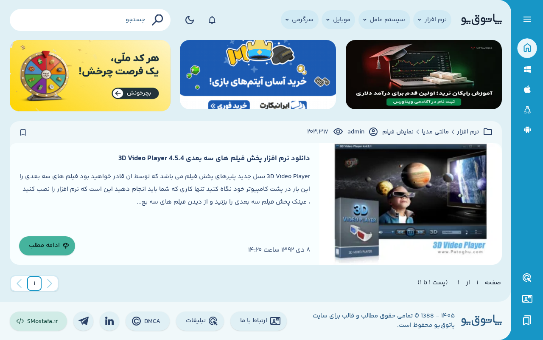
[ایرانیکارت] (258, 76)
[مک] (527, 89)
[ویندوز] (527, 69)
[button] (34, 283)
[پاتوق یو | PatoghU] (481, 20)
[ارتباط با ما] (527, 299)
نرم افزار (468, 132)
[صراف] (90, 76)
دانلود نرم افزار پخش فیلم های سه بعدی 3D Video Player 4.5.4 (214, 158)
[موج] (424, 76)
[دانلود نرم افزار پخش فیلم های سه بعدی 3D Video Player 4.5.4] (410, 204)
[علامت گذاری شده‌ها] (527, 321)
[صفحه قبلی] (50, 283)
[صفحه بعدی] (19, 283)
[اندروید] (527, 130)
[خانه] (527, 48)
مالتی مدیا (435, 132)
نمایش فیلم (398, 132)
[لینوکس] (527, 110)
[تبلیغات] (527, 278)
